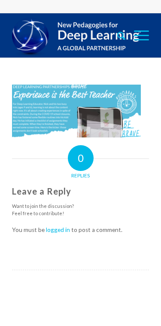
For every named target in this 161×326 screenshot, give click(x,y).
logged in (58, 229)
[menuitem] (117, 35)
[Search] (117, 35)
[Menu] (137, 35)
